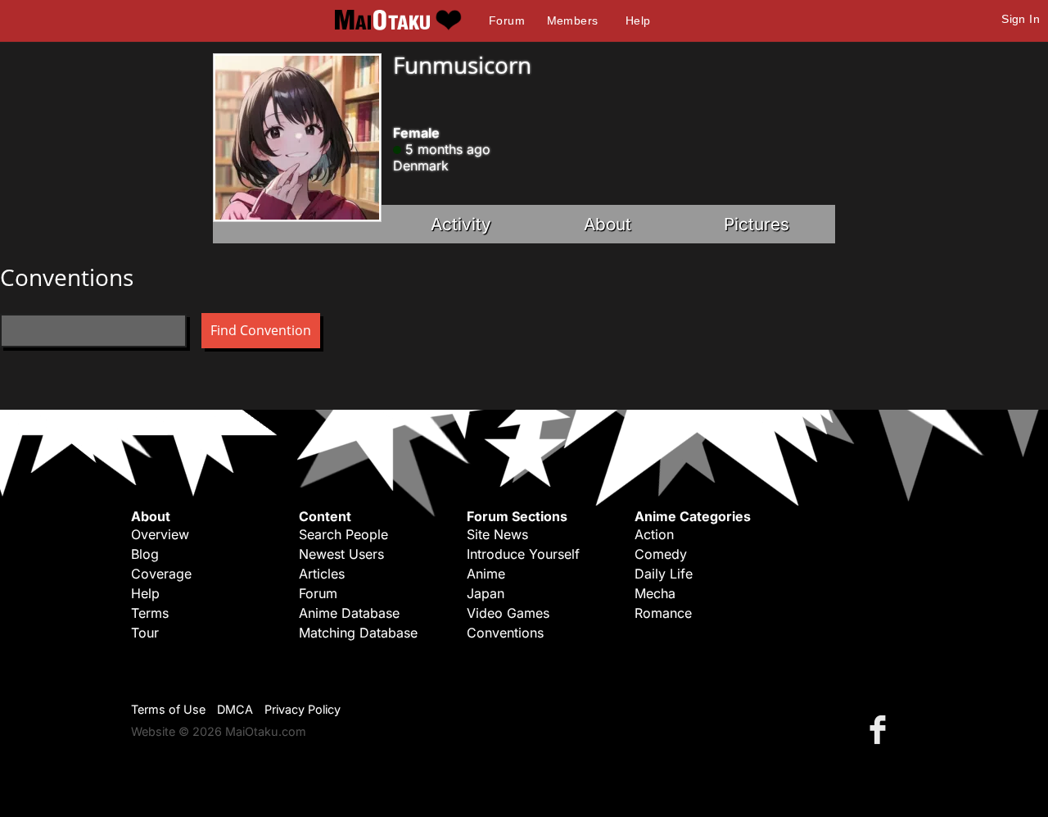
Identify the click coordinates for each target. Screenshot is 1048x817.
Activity (461, 224)
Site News (497, 534)
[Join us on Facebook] (881, 728)
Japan (485, 593)
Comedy (661, 554)
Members (573, 20)
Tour (145, 632)
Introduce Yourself (523, 554)
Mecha (655, 593)
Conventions (505, 632)
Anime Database (349, 613)
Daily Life (664, 573)
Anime (486, 573)
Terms (150, 613)
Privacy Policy (302, 709)
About (607, 224)
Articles (322, 573)
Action (654, 534)
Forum (507, 20)
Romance (663, 613)
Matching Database (358, 632)
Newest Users (341, 554)
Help (638, 20)
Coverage (161, 573)
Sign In (1020, 18)
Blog (145, 554)
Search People (343, 534)
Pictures (756, 224)
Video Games (508, 613)
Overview (160, 534)
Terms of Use (168, 709)
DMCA (235, 709)
